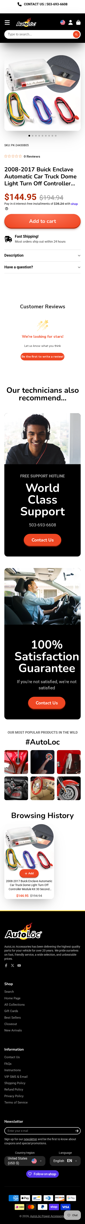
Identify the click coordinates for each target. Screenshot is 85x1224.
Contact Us (43, 540)
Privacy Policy (14, 1096)
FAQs (8, 1064)
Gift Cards (11, 1011)
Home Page (12, 998)
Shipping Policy (14, 1083)
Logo (26, 22)
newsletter (30, 1139)
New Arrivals (13, 1030)
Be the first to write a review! (42, 357)
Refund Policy (13, 1089)
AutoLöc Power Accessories (48, 1216)
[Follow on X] (12, 965)
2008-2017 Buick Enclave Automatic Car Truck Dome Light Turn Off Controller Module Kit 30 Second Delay (29, 861)
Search (9, 992)
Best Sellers (12, 1017)
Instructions (12, 1070)
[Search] (76, 34)
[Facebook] (6, 965)
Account (70, 22)
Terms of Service (16, 1102)
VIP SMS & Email (16, 1077)
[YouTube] (19, 965)
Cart (78, 22)
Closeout (10, 1024)
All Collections (14, 1005)
